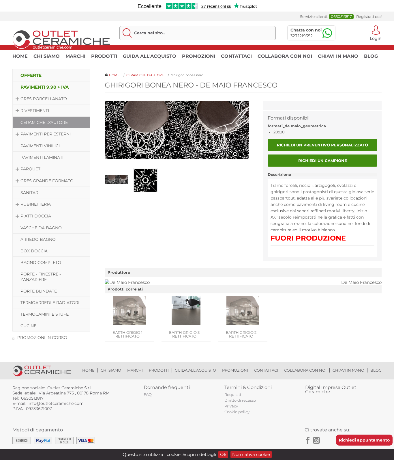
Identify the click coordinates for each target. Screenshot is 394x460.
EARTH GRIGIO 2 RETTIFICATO (241, 334)
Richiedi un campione (322, 160)
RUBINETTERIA (35, 204)
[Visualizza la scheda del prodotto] (129, 311)
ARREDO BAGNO (38, 239)
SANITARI (30, 192)
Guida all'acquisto (149, 56)
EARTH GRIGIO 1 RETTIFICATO (127, 334)
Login (376, 38)
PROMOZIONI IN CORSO (42, 337)
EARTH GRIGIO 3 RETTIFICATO (184, 334)
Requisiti (232, 394)
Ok (223, 454)
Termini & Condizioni (248, 387)
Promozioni (198, 56)
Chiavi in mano (338, 56)
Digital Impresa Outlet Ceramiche (331, 389)
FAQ (148, 394)
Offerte (31, 75)
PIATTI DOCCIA (35, 216)
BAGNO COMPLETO (40, 262)
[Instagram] (316, 440)
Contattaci (236, 56)
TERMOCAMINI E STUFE (44, 314)
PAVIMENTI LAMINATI (41, 157)
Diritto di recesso (240, 400)
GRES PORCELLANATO (43, 98)
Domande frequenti (167, 387)
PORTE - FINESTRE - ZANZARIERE (40, 276)
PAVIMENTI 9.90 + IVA (44, 87)
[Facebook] (308, 440)
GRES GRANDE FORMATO (47, 180)
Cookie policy (236, 411)
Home (20, 56)
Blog (371, 56)
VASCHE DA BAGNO (41, 227)
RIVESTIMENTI (34, 110)
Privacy (231, 406)
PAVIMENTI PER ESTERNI (45, 134)
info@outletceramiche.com (56, 403)
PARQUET (30, 169)
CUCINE (28, 325)
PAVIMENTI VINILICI (40, 145)
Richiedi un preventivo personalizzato (322, 145)
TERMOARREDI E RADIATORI (49, 302)
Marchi (75, 56)
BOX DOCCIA (34, 251)
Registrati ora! (369, 16)
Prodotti (104, 56)
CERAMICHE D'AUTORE (44, 122)
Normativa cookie (251, 454)
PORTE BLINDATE (38, 291)
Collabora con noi (285, 56)
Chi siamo (46, 56)
